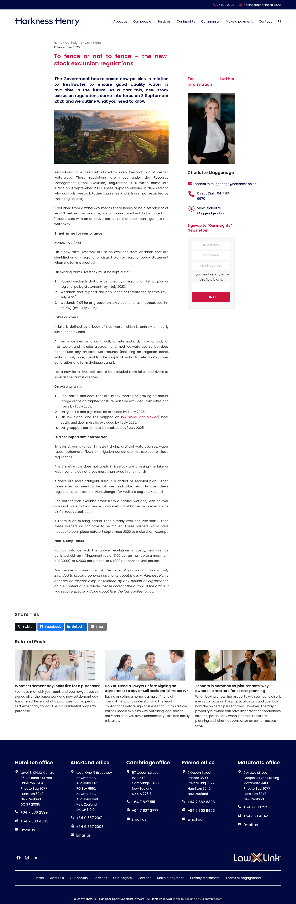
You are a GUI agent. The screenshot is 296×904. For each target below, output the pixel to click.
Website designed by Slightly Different (197, 899)
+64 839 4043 (255, 816)
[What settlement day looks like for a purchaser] (55, 665)
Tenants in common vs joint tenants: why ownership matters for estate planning (232, 688)
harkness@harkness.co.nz (262, 5)
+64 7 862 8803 (201, 810)
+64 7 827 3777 (145, 810)
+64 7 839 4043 (34, 821)
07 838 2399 (225, 5)
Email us (28, 830)
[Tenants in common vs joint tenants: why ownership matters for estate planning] (235, 665)
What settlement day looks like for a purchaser (57, 686)
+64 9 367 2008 (89, 826)
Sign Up (211, 297)
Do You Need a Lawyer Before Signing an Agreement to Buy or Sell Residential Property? (146, 688)
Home (58, 43)
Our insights (73, 43)
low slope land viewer (139, 417)
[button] (279, 22)
